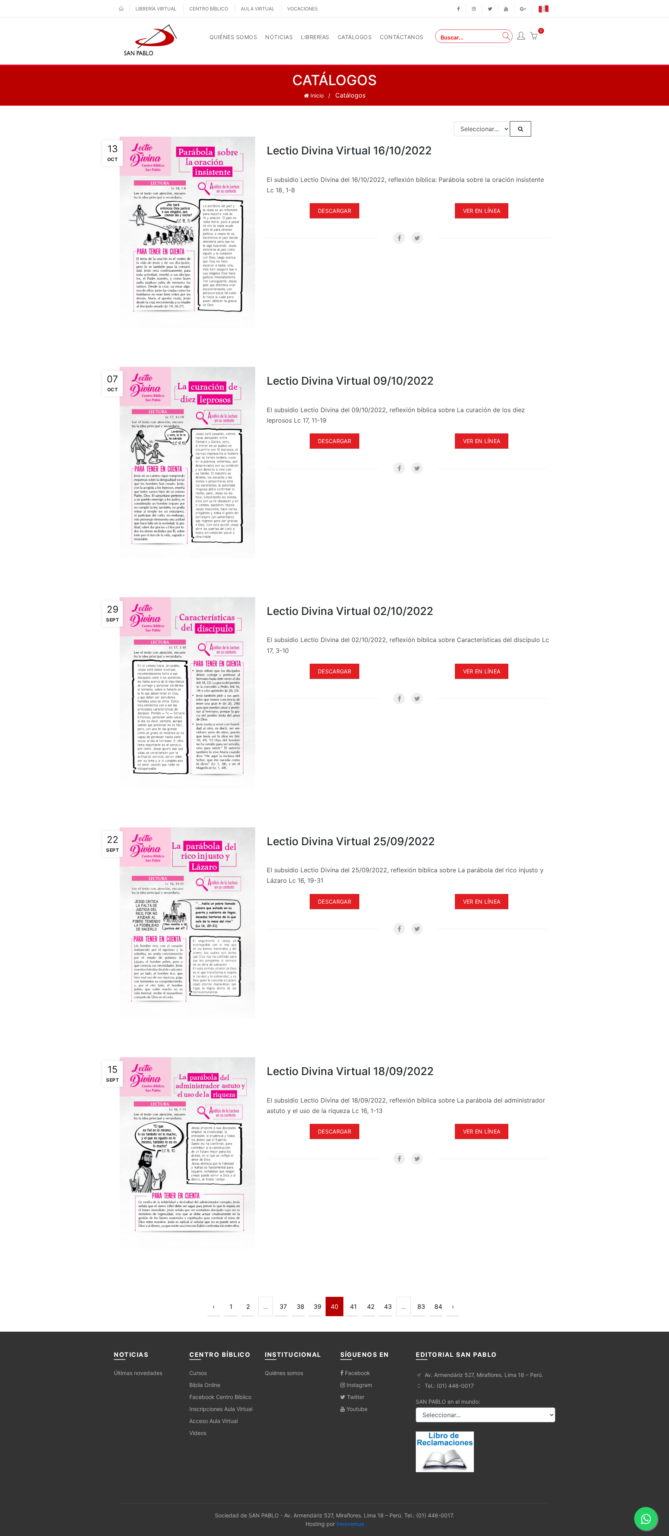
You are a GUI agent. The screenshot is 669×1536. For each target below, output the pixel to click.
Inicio (316, 95)
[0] (533, 37)
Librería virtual (156, 9)
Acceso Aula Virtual (213, 1421)
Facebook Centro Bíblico (220, 1397)
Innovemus (350, 1524)
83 (421, 1306)
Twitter (354, 1397)
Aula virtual (257, 9)
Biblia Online (204, 1385)
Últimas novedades (138, 1373)
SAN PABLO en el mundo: (448, 1401)
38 (300, 1306)
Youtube (356, 1409)
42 (371, 1306)
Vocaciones (302, 9)
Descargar (334, 210)
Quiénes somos (284, 1373)
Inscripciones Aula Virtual (220, 1409)
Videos (197, 1433)
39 (317, 1306)
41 (353, 1306)
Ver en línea (482, 210)
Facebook (356, 1373)
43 (388, 1306)
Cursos (198, 1373)
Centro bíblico (208, 9)
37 (283, 1306)
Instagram (358, 1385)
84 (438, 1306)
